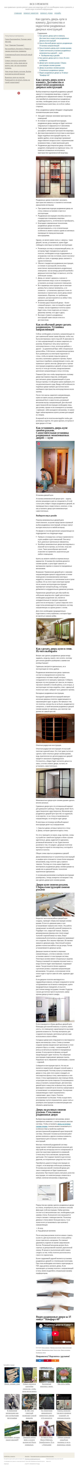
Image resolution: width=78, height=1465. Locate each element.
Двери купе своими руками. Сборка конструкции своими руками (52, 64)
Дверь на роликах (65, 1350)
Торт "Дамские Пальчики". (14, 45)
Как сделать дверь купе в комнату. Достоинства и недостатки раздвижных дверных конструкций (54, 38)
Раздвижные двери (41, 1352)
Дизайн (57, 12)
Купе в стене (57, 1350)
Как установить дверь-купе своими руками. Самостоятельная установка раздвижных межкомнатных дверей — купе (55, 50)
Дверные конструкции (56, 1347)
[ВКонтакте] (40, 1360)
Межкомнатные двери (47, 1350)
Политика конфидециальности (32, 1459)
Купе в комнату (46, 1347)
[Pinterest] (47, 1360)
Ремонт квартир (31, 12)
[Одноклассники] (55, 1360)
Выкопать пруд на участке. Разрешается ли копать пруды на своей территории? (17, 80)
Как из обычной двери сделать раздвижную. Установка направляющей (55, 44)
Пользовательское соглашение (38, 1456)
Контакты (27, 1456)
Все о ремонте (39, 4)
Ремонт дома (46, 12)
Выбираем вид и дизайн (50, 55)
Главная (18, 12)
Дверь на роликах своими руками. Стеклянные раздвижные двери (52, 69)
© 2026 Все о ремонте (9, 1456)
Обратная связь (50, 1456)
